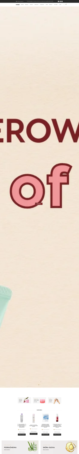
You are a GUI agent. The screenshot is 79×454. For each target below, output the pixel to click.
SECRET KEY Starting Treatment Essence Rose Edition (33, 426)
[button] (38, 384)
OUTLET (50, 400)
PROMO (50, 398)
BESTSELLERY (36, 398)
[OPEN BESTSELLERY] (38, 4)
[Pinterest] (60, 1)
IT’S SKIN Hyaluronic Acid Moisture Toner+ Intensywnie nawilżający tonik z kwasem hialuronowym (21, 426)
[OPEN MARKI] (61, 4)
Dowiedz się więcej (22, 434)
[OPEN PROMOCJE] (28, 4)
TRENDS (20, 400)
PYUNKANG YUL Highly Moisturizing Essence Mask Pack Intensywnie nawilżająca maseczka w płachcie (45, 426)
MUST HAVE (36, 400)
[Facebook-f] (58, 1)
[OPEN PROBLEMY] (52, 4)
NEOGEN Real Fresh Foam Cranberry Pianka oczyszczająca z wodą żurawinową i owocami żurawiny (57, 426)
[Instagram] (62, 1)
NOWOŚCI (20, 398)
